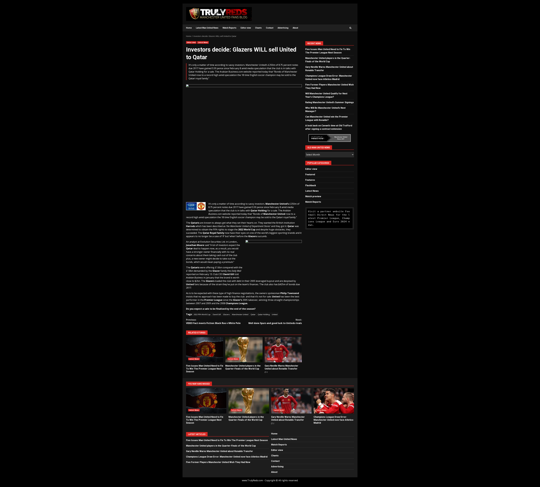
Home (189, 28)
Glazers (226, 314)
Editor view (246, 28)
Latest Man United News (207, 28)
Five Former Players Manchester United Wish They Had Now (218, 462)
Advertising (283, 28)
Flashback (310, 185)
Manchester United (240, 314)
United (274, 314)
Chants (258, 28)
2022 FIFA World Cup (202, 314)
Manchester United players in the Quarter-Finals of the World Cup (243, 349)
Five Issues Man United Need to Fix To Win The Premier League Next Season (204, 349)
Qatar (253, 314)
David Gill (217, 314)
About (295, 28)
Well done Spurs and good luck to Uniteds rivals (275, 321)
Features (310, 180)
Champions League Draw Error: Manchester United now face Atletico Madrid (334, 400)
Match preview (313, 196)
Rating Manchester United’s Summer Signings (329, 102)
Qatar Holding (264, 314)
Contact (269, 28)
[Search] (350, 28)
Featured (310, 174)
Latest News (203, 42)
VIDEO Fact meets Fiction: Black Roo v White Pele (213, 321)
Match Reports (229, 28)
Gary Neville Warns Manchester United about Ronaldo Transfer (283, 349)
